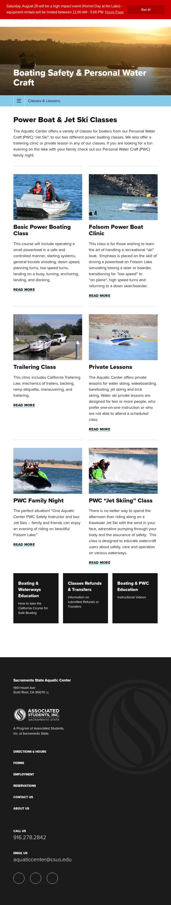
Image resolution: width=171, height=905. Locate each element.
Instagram (18, 878)
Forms (18, 763)
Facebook (52, 878)
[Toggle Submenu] (19, 100)
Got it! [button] (146, 9)
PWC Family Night (38, 500)
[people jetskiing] (123, 471)
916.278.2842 (29, 837)
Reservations (24, 786)
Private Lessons (110, 367)
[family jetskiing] (47, 471)
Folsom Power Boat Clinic (116, 230)
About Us (21, 808)
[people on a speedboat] (123, 197)
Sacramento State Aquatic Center (42, 680)
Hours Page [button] (114, 12)
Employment (23, 774)
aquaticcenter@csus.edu (42, 859)
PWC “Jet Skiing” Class (121, 500)
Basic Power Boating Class (42, 230)
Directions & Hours (29, 752)
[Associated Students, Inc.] (36, 714)
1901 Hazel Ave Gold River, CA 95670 (29, 690)
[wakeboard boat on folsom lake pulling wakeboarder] (123, 337)
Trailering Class (34, 367)
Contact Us (23, 797)
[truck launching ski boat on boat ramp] (47, 337)
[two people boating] (47, 197)
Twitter (35, 878)
